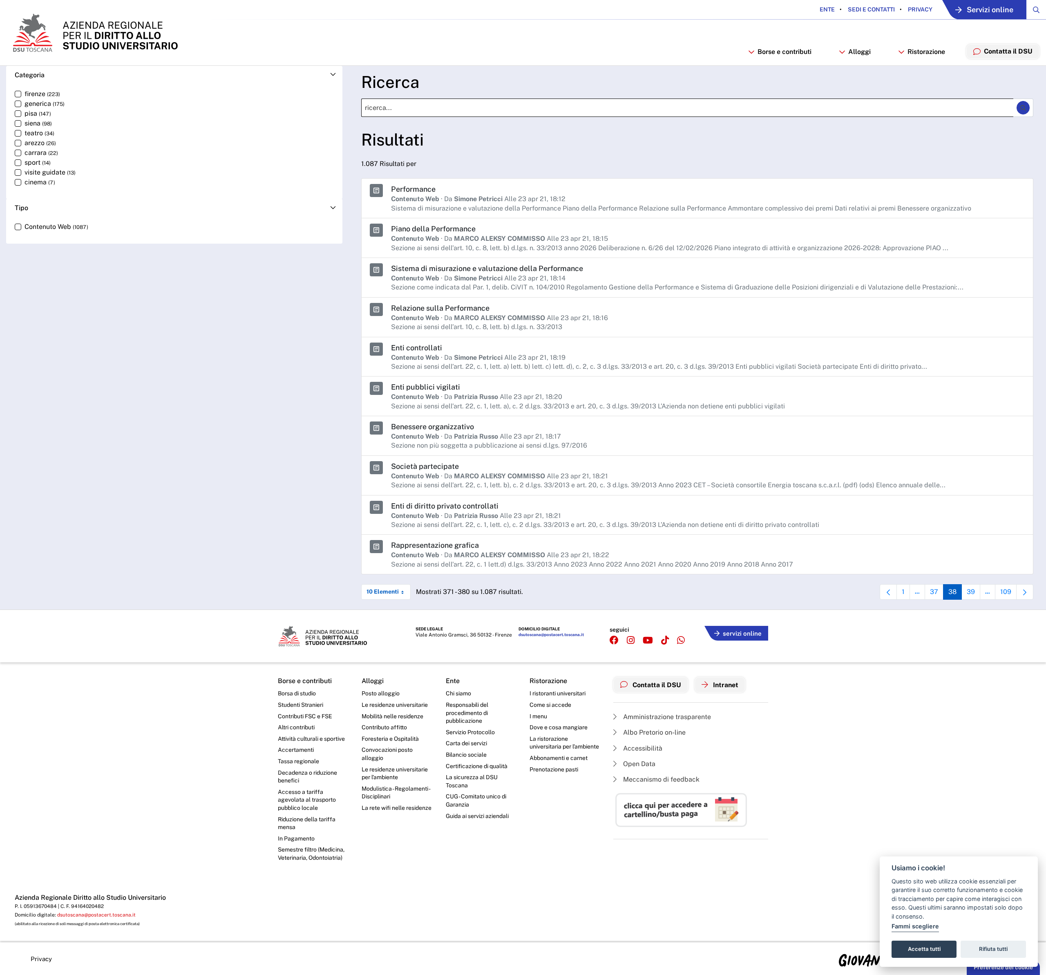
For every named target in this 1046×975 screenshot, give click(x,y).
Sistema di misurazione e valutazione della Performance (487, 268)
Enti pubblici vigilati (425, 387)
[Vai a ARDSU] (94, 32)
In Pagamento (296, 838)
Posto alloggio (381, 693)
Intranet (724, 685)
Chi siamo (458, 693)
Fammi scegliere (915, 926)
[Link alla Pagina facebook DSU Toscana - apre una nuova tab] (614, 640)
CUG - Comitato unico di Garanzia (476, 800)
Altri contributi (296, 727)
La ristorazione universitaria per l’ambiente (564, 742)
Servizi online (990, 9)
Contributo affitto (384, 727)
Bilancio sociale (466, 754)
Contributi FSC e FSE (305, 716)
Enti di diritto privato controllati (444, 506)
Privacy (919, 9)
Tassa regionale (298, 761)
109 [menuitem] (1008, 594)
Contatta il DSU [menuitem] (1008, 51)
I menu (538, 716)
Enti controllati (416, 347)
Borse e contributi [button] (784, 52)
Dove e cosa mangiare (559, 727)
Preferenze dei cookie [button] (1003, 967)
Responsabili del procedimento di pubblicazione (467, 713)
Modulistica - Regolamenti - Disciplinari (396, 792)
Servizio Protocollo (470, 732)
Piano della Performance (433, 228)
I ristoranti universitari (558, 693)
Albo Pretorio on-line (653, 732)
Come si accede (550, 705)
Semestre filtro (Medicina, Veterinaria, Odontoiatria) (311, 853)
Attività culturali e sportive (311, 738)
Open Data (638, 764)
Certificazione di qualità (476, 766)
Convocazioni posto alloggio (387, 753)
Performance (413, 189)
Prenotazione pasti (554, 769)
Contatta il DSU (656, 685)
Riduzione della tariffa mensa (306, 823)
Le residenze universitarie (395, 705)
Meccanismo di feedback (660, 779)
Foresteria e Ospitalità (390, 738)
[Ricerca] (1023, 107)
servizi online (742, 633)
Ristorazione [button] (926, 52)
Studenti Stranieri (300, 705)
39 (973, 594)
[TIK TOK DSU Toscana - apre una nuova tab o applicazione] (665, 640)
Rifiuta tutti (993, 949)
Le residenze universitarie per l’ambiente (395, 773)
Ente (827, 9)
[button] (174, 75)
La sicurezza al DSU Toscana (472, 781)
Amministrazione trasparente (666, 717)
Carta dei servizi (466, 743)
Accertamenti (296, 749)
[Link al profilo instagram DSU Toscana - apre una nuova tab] (631, 640)
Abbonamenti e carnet (559, 758)
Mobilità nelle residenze (392, 716)
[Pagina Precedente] (888, 592)
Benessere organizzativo (432, 426)
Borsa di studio (297, 693)
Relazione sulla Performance (440, 308)
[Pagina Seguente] (1024, 592)
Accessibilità (641, 748)
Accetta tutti (924, 949)
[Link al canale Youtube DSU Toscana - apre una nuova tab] (648, 640)
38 (955, 594)
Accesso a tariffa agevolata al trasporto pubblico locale (307, 800)
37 (936, 594)
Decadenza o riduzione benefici (307, 776)
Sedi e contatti (871, 9)
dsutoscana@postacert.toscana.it (551, 634)
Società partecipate (425, 466)
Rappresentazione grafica (435, 545)
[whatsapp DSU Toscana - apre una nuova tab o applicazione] (681, 640)
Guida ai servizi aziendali (477, 816)
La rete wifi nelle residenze (396, 808)
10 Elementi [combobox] (383, 591)
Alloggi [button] (859, 52)
